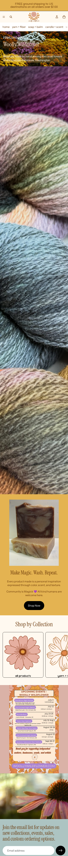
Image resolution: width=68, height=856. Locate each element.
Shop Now (34, 605)
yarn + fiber (19, 26)
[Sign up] (60, 850)
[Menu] (4, 17)
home (6, 26)
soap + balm (35, 26)
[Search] (11, 17)
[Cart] (64, 17)
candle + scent (54, 26)
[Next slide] (61, 655)
